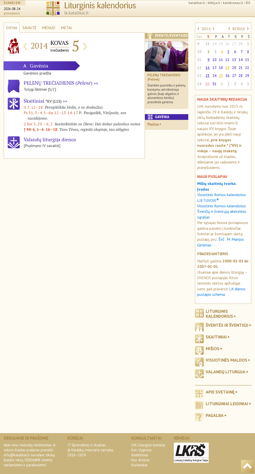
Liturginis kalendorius (219, 313)
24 (214, 43)
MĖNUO (48, 27)
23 (207, 43)
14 (241, 59)
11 (199, 59)
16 (207, 67)
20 (234, 67)
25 (221, 43)
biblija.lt (214, 3)
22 (247, 67)
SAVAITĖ (29, 27)
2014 (205, 28)
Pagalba (215, 415)
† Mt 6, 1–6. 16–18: (41, 129)
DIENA (11, 27)
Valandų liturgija (225, 372)
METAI (66, 27)
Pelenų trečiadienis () (58, 83)
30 (207, 83)
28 (241, 43)
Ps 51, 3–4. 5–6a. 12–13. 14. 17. (51, 112)
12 (227, 59)
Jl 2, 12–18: (34, 107)
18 (221, 67)
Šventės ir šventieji (227, 325)
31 (214, 83)
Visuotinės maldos (226, 360)
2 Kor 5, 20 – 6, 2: (39, 123)
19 (227, 67)
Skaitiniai (43, 101)
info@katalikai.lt (17, 455)
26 (227, 43)
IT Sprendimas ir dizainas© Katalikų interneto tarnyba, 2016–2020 (90, 450)
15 (247, 59)
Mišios (212, 348)
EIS (248, 3)
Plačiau (153, 124)
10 (199, 51)
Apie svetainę (220, 392)
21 (241, 67)
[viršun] (247, 466)
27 (234, 43)
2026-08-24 (12, 9)
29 (247, 75)
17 (214, 67)
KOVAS (238, 28)
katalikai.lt (197, 3)
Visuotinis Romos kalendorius (221, 205)
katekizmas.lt (233, 3)
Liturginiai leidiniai (227, 403)
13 (234, 59)
